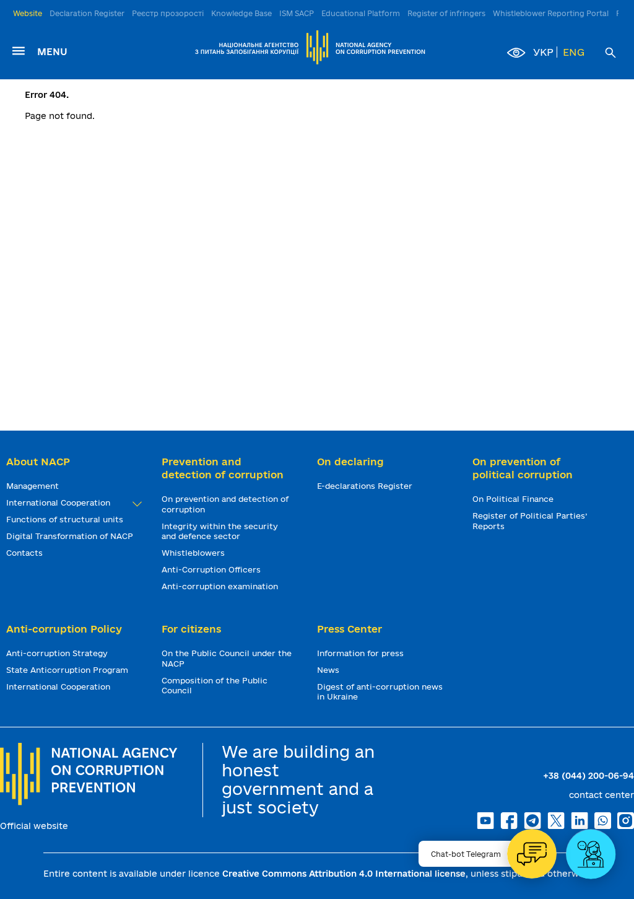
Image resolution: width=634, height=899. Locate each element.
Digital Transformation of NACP (71, 536)
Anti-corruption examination (221, 586)
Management (33, 485)
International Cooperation (59, 502)
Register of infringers (446, 13)
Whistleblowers (194, 552)
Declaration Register (87, 13)
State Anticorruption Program (68, 669)
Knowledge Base (241, 13)
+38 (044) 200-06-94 (588, 776)
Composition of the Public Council (214, 685)
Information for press (361, 653)
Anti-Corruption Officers (212, 569)
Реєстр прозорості (168, 13)
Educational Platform (360, 13)
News (329, 669)
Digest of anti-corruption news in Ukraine (380, 691)
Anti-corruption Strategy (58, 653)
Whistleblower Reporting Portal (551, 13)
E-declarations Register (366, 485)
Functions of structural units (66, 519)
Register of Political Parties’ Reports (529, 520)
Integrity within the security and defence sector (220, 531)
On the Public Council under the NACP (227, 658)
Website (27, 13)
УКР (543, 52)
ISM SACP (296, 13)
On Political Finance (514, 498)
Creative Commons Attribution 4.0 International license (344, 874)
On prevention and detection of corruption (225, 504)
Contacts (25, 552)
